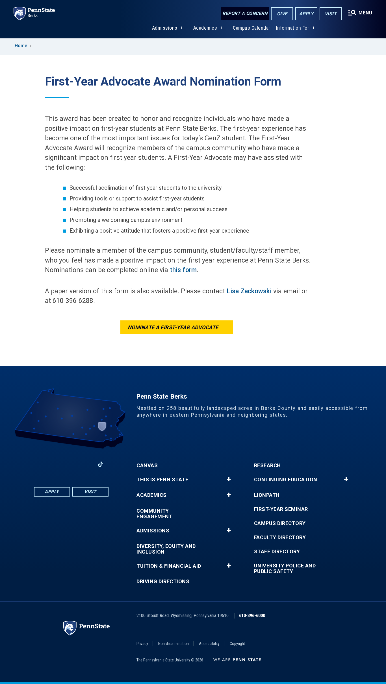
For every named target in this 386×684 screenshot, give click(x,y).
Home (21, 45)
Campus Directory (280, 523)
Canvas (147, 465)
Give (282, 13)
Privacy (142, 643)
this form (183, 270)
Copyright (237, 643)
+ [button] (229, 479)
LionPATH (267, 495)
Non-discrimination (173, 643)
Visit (331, 13)
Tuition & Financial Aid (168, 566)
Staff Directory (277, 551)
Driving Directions (162, 581)
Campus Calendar (251, 28)
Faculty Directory (280, 537)
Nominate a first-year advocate (173, 327)
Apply (306, 13)
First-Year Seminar (281, 509)
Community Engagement (154, 513)
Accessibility (209, 643)
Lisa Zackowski (249, 291)
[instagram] (86, 464)
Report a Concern (244, 13)
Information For (292, 28)
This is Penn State (162, 479)
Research (267, 465)
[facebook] (41, 464)
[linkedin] (56, 464)
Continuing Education (285, 479)
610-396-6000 (252, 615)
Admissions (164, 28)
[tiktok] (100, 464)
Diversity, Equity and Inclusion (166, 549)
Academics (205, 28)
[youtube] (71, 464)
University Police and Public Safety (285, 568)
